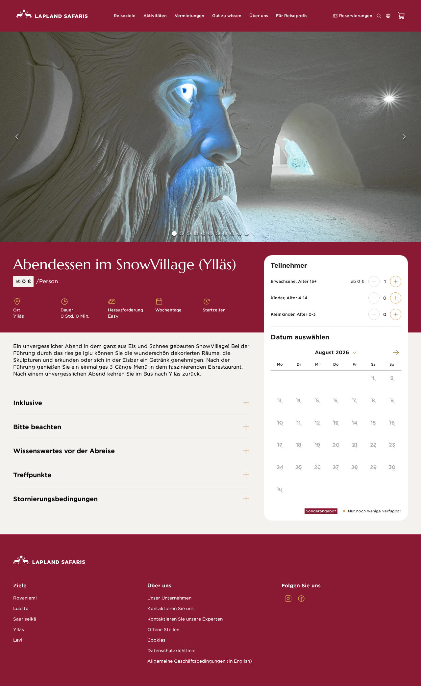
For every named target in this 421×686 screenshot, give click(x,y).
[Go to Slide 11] (247, 233)
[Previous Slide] (12, 136)
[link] (288, 598)
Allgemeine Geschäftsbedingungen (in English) (199, 661)
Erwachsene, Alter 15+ (294, 281)
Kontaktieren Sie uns (170, 608)
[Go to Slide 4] (196, 233)
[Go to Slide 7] (218, 233)
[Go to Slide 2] (182, 233)
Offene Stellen (163, 629)
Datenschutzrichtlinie (171, 650)
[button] (210, 137)
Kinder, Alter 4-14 (289, 298)
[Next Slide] (409, 136)
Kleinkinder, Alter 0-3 (293, 314)
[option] (373, 382)
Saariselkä (24, 619)
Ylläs (18, 629)
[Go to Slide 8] (225, 233)
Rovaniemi (25, 598)
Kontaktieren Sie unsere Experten (185, 619)
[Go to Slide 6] (210, 233)
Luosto (21, 608)
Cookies (156, 640)
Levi (17, 640)
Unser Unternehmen (169, 598)
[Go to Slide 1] (174, 233)
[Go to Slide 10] (239, 233)
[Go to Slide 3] (189, 233)
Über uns (159, 586)
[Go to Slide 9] (232, 233)
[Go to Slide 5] (203, 233)
